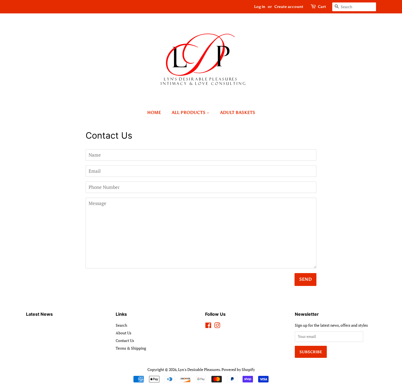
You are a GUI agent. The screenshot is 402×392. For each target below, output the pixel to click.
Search (121, 325)
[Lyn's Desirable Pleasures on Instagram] (217, 326)
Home (154, 112)
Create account (288, 6)
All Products (189, 112)
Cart (322, 6)
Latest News (39, 314)
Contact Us (125, 340)
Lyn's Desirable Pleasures (199, 369)
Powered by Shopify (238, 369)
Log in (259, 6)
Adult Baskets (237, 112)
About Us (123, 332)
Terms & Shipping (131, 348)
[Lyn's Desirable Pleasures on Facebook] (208, 326)
